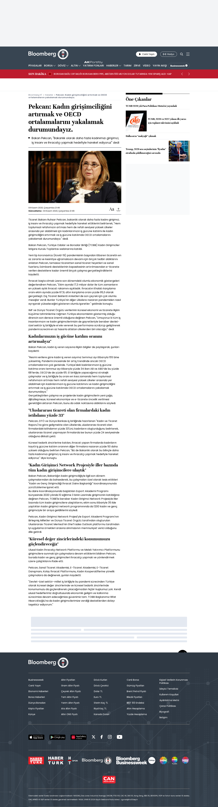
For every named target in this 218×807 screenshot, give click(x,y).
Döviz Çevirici (101, 685)
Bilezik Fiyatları (134, 697)
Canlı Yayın (34, 685)
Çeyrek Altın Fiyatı (71, 691)
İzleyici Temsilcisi (168, 688)
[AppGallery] (78, 737)
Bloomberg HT (35, 95)
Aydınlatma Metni (169, 700)
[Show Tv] (163, 760)
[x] (93, 737)
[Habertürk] (36, 760)
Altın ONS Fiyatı (69, 714)
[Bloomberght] (48, 54)
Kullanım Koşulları (169, 694)
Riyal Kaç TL (100, 708)
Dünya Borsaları (36, 702)
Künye (31, 714)
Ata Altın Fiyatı (69, 708)
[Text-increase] (111, 209)
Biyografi (164, 711)
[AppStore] (36, 737)
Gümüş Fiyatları (135, 685)
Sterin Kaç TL (101, 702)
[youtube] (119, 737)
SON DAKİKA (37, 74)
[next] (189, 73)
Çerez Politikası (167, 706)
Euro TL (98, 697)
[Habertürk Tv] (56, 760)
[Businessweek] (135, 760)
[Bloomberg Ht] (97, 760)
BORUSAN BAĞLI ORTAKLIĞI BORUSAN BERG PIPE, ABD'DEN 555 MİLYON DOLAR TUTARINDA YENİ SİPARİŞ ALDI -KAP (113, 74)
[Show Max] (186, 760)
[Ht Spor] (73, 760)
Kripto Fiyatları (36, 708)
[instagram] (110, 737)
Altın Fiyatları (68, 679)
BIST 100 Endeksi (135, 702)
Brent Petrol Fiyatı (136, 691)
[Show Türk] (175, 760)
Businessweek (36, 679)
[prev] (181, 73)
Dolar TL (98, 691)
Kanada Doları (101, 714)
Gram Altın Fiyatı (70, 685)
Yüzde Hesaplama (137, 714)
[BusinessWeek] (179, 65)
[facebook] (102, 737)
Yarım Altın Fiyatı (70, 702)
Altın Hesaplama (136, 708)
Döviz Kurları (100, 679)
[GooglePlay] (57, 737)
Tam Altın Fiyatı (69, 697)
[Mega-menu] (188, 54)
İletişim (163, 717)
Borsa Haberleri (36, 697)
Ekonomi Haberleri (38, 691)
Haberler (49, 95)
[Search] (181, 54)
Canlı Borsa (133, 679)
